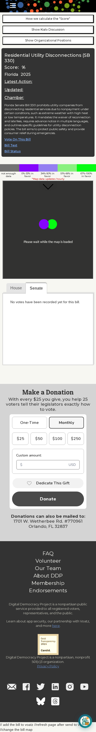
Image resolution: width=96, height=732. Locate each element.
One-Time (29, 422)
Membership (48, 583)
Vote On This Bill (17, 139)
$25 (20, 438)
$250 (76, 438)
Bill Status (12, 151)
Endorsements (48, 590)
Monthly (66, 422)
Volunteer (48, 560)
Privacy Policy (48, 666)
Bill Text (10, 145)
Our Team (48, 568)
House (16, 288)
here (56, 626)
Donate (48, 499)
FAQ (48, 553)
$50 (39, 438)
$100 (57, 438)
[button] (13, 5)
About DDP (48, 575)
